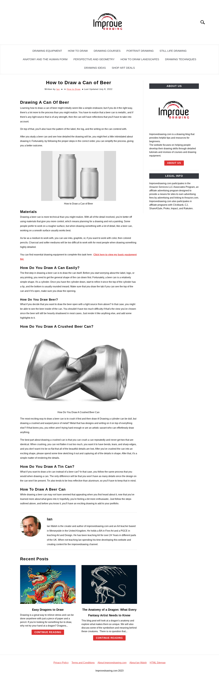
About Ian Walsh (138, 662)
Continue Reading (47, 632)
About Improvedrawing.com (112, 662)
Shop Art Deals (123, 67)
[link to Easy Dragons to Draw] (48, 584)
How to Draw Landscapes (140, 59)
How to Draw (78, 50)
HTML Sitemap (158, 662)
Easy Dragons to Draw (48, 609)
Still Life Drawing (173, 50)
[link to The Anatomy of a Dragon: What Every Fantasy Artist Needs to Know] (109, 584)
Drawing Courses (107, 50)
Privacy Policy (61, 662)
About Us (174, 163)
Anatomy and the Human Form (45, 59)
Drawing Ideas (95, 67)
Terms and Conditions (83, 662)
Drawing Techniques (180, 59)
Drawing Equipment (47, 50)
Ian (58, 89)
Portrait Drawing (140, 50)
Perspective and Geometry (94, 59)
